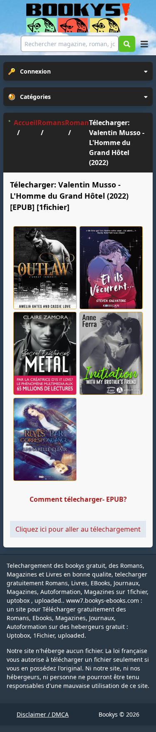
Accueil (25, 122)
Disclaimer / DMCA (43, 714)
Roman (77, 122)
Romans (51, 122)
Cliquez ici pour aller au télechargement (78, 529)
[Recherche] (127, 44)
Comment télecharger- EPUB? (78, 499)
